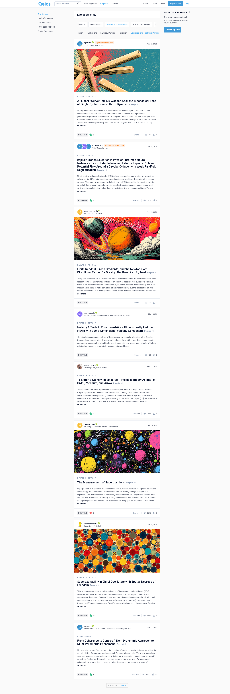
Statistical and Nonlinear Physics (145, 33)
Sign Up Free (175, 4)
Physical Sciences (46, 27)
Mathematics (96, 24)
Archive (114, 4)
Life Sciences (44, 22)
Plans (162, 4)
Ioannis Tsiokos (90, 366)
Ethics (154, 4)
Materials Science (77, 24)
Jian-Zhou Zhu (89, 313)
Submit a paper (172, 30)
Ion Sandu (87, 626)
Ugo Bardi (87, 43)
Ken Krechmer (89, 424)
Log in (189, 4)
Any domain (43, 14)
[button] (137, 135)
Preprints (104, 4)
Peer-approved (90, 4)
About (145, 4)
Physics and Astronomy (117, 24)
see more (81, 125)
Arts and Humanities (141, 24)
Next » (123, 685)
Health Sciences (45, 18)
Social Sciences (45, 31)
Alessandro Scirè (90, 524)
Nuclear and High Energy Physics (101, 33)
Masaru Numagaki (91, 211)
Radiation (123, 33)
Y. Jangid (95, 145)
